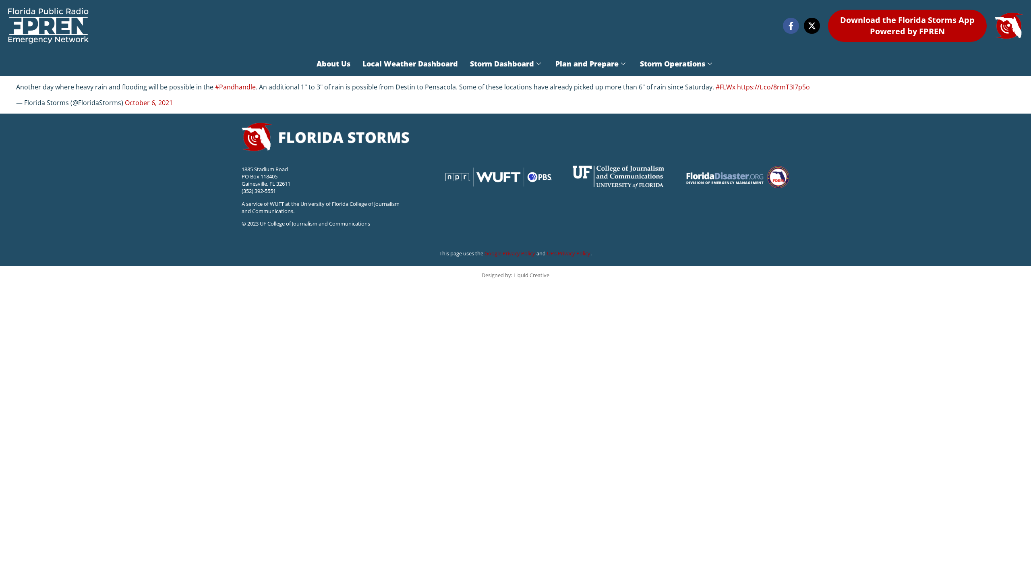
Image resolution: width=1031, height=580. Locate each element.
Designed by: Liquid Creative (515, 275)
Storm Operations (672, 63)
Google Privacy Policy (509, 253)
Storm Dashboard (502, 63)
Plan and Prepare (587, 63)
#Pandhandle (235, 87)
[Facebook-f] (791, 26)
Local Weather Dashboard (410, 63)
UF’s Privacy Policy (568, 253)
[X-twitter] (812, 26)
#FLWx (725, 87)
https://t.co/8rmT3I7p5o (773, 87)
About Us (333, 63)
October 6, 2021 (149, 102)
